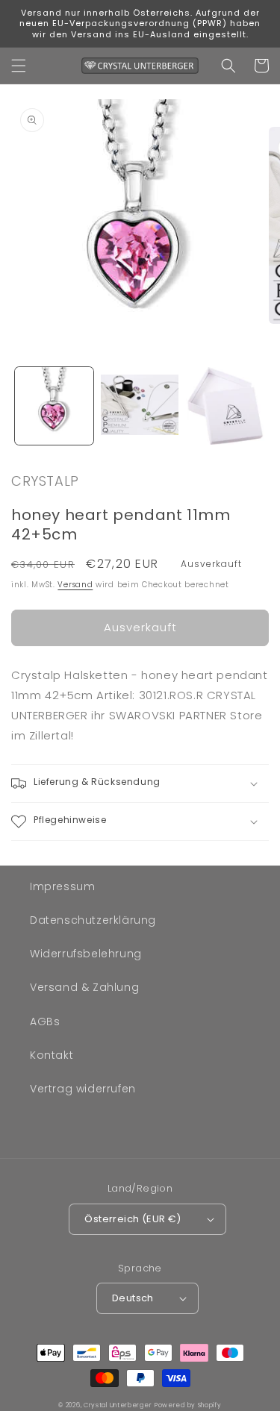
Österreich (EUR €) (132, 1219)
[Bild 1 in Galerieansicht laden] (54, 406)
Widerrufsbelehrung (86, 953)
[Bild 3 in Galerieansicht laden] (225, 406)
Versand (75, 584)
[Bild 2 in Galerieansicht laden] (140, 406)
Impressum (62, 886)
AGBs (45, 1021)
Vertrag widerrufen (83, 1088)
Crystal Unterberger (118, 1405)
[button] (18, 65)
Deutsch (133, 1298)
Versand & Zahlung (84, 987)
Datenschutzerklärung (93, 920)
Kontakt (51, 1055)
